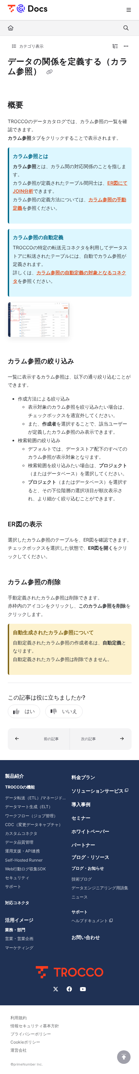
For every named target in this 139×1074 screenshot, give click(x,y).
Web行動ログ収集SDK (25, 868)
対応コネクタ (17, 902)
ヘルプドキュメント (90, 920)
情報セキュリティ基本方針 (34, 1025)
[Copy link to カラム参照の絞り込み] (84, 361)
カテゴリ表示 (31, 46)
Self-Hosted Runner (24, 860)
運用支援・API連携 (22, 850)
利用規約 (18, 1017)
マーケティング (19, 947)
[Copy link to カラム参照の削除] (71, 582)
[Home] (27, 8)
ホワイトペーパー (90, 831)
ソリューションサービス (97, 791)
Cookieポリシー (25, 1042)
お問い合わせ (86, 937)
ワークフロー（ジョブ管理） (31, 815)
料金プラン (83, 777)
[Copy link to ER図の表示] (53, 524)
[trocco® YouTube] (83, 989)
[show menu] (128, 10)
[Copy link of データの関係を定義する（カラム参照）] (49, 72)
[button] (39, 739)
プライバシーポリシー (30, 1033)
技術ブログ (82, 879)
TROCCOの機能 (20, 787)
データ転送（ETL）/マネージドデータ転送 (36, 797)
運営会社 (18, 1050)
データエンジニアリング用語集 (100, 887)
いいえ (69, 711)
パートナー (83, 845)
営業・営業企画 (19, 938)
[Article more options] (126, 46)
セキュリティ (17, 877)
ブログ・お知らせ (88, 868)
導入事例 (81, 804)
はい (30, 711)
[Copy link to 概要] (34, 105)
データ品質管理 (19, 842)
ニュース (80, 896)
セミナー (81, 818)
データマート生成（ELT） (29, 806)
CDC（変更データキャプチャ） (34, 824)
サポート (13, 886)
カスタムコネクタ (21, 833)
